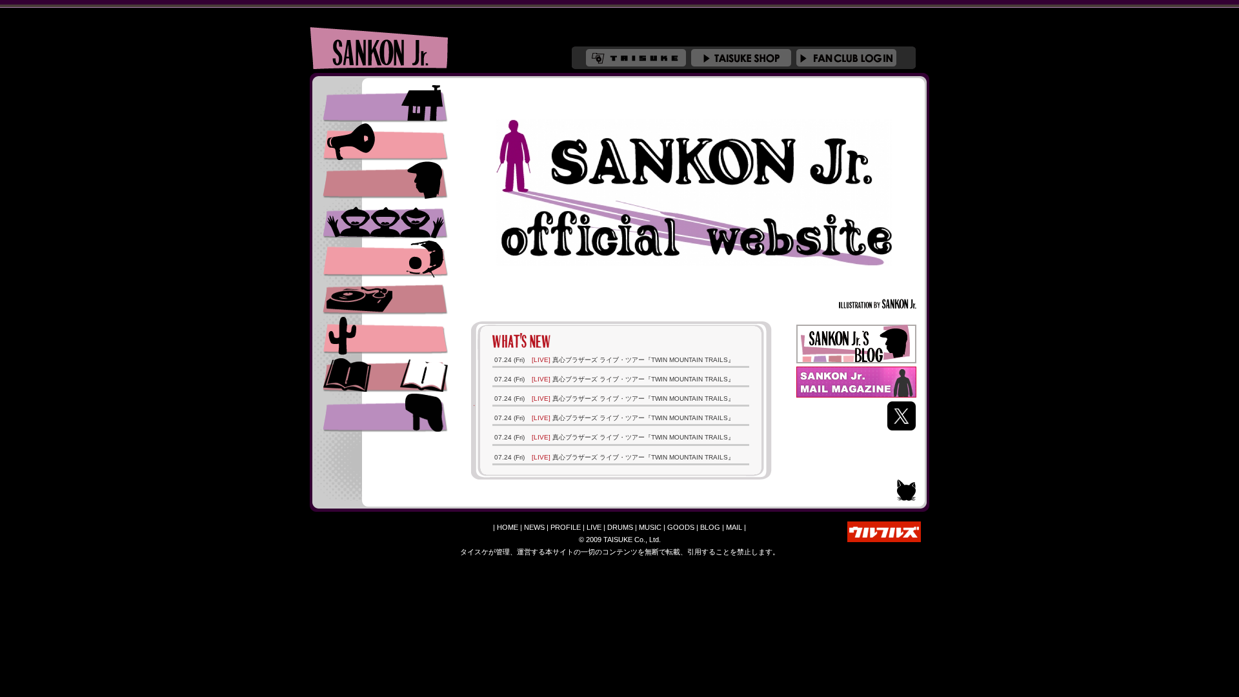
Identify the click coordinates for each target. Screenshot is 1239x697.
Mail (385, 413)
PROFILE (385, 180)
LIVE (385, 219)
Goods (385, 335)
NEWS (385, 142)
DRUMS (385, 258)
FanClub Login (846, 57)
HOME (507, 527)
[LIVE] (541, 359)
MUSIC (385, 297)
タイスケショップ (741, 57)
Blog (385, 374)
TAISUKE (636, 57)
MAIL (734, 527)
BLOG (710, 527)
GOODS (680, 527)
